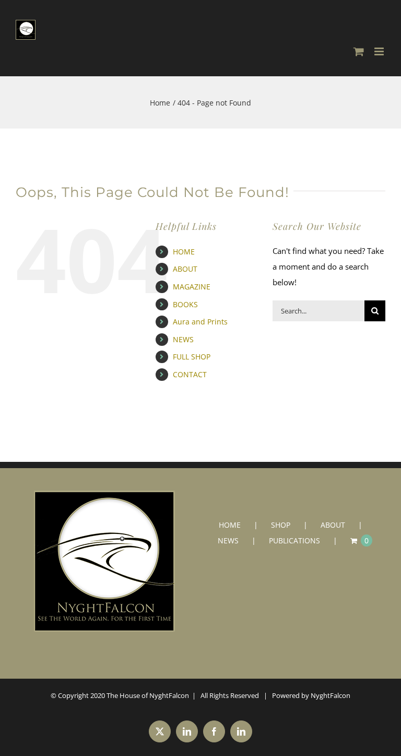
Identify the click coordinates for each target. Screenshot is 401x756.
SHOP (280, 525)
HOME (184, 252)
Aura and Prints (200, 322)
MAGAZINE (191, 287)
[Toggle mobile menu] (379, 51)
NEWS (183, 339)
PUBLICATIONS (294, 540)
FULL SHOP (191, 357)
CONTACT (190, 374)
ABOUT (185, 269)
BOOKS (185, 304)
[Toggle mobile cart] (358, 51)
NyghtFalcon (330, 695)
